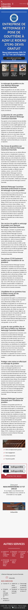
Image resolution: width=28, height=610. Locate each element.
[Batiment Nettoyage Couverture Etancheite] (12, 8)
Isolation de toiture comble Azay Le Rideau (6, 554)
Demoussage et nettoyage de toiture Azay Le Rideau (6, 562)
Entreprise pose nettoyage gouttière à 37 (5, 593)
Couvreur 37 (6, 583)
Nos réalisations (14, 58)
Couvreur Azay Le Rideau (14, 561)
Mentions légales (22, 606)
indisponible (6, 6)
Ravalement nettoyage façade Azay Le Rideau (23, 554)
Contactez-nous (7, 607)
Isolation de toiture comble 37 (14, 585)
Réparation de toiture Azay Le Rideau (14, 554)
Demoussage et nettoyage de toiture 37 (23, 585)
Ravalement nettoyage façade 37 (14, 591)
